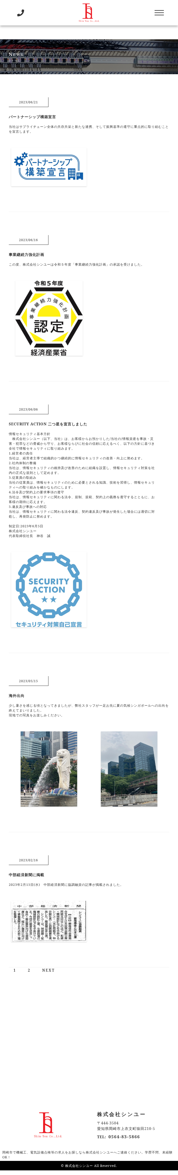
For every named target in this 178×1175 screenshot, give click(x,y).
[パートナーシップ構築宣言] (49, 183)
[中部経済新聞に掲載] (49, 939)
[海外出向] (49, 803)
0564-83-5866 (124, 1136)
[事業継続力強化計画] (49, 353)
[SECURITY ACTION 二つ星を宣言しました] (49, 624)
